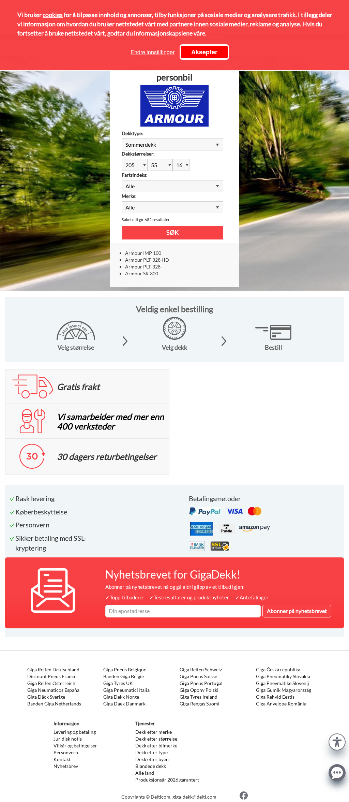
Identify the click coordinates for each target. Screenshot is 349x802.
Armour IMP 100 (143, 253)
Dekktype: (132, 133)
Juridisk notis (68, 739)
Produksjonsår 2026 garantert (167, 780)
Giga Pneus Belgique (124, 669)
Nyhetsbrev (66, 766)
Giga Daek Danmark (124, 703)
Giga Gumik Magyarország (283, 690)
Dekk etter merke (153, 732)
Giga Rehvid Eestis (275, 697)
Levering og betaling (75, 732)
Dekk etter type (151, 752)
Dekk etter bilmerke (156, 745)
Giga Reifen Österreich (51, 683)
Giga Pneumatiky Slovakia (283, 676)
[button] (337, 741)
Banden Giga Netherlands (54, 703)
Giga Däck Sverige (46, 697)
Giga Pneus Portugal (201, 683)
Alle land (144, 773)
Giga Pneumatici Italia (126, 690)
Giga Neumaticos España (53, 690)
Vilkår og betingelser (75, 745)
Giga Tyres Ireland (198, 697)
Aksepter (204, 51)
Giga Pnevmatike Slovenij (282, 683)
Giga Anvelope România (281, 703)
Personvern (66, 752)
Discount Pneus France (51, 676)
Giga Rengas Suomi (199, 703)
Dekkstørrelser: (138, 154)
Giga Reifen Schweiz (201, 669)
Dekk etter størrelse (156, 739)
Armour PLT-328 (143, 266)
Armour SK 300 (141, 273)
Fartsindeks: (135, 175)
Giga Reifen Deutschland (53, 669)
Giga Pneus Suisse (198, 676)
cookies (53, 14)
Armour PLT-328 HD (147, 260)
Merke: (129, 196)
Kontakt (62, 759)
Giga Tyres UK (118, 683)
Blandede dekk (150, 766)
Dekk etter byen (152, 759)
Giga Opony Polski (199, 690)
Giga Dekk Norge (121, 697)
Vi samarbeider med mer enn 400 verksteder (110, 421)
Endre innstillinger (152, 52)
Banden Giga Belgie (123, 676)
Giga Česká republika (278, 669)
